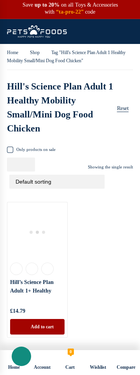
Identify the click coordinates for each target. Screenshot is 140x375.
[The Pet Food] (37, 31)
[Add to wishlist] (32, 269)
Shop (35, 52)
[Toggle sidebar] (131, 107)
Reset (123, 108)
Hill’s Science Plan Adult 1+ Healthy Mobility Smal (32, 290)
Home (12, 52)
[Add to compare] (47, 269)
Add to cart (42, 326)
